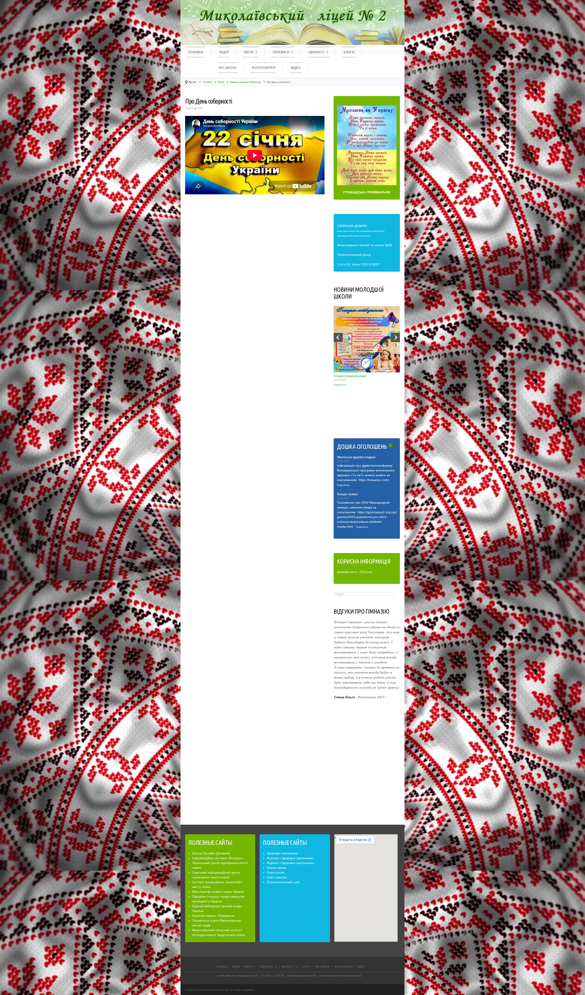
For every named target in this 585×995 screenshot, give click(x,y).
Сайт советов (277, 877)
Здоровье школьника (282, 853)
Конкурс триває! (347, 494)
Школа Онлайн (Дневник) (211, 853)
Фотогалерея (263, 68)
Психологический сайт (283, 882)
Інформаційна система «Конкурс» (217, 858)
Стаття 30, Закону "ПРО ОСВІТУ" (358, 264)
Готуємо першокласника (350, 376)
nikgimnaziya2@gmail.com (301, 975)
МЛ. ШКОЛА (227, 68)
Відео (295, 68)
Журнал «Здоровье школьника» (290, 858)
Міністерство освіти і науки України (218, 891)
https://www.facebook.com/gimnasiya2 (340, 975)
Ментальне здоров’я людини (356, 457)
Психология (275, 872)
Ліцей (224, 52)
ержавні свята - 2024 (352, 572)
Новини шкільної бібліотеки (245, 82)
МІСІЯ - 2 (250, 52)
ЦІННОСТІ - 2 (318, 52)
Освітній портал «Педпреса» (213, 915)
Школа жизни (276, 867)
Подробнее (340, 384)
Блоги (349, 52)
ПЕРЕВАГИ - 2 (283, 52)
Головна (195, 52)
